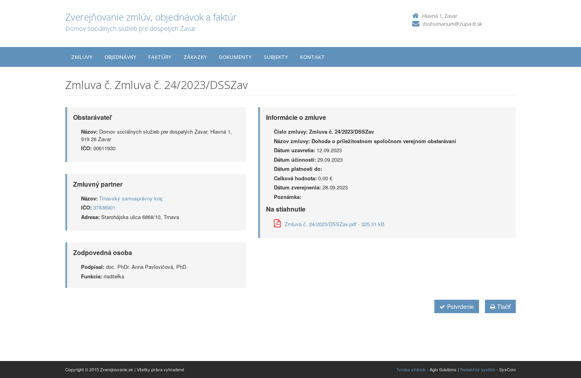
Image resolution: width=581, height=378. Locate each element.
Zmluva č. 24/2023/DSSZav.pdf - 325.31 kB (335, 224)
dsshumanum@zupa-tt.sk (452, 23)
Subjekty (276, 56)
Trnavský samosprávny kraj (130, 198)
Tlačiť (504, 306)
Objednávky (120, 56)
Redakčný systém (477, 369)
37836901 (104, 207)
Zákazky (195, 56)
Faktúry (160, 56)
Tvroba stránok (411, 369)
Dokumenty (235, 56)
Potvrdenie (460, 306)
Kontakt (312, 56)
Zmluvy (81, 56)
